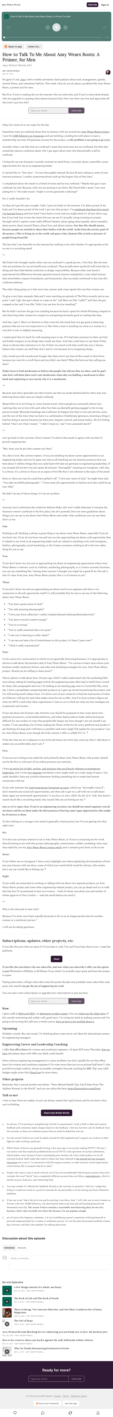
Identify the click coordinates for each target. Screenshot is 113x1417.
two (30, 773)
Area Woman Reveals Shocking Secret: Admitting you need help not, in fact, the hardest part (55, 1331)
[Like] (15, 1413)
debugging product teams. (54, 1014)
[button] (8, 27)
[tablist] (15, 1248)
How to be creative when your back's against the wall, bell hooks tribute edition (47, 1340)
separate (36, 773)
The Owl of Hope (23, 1320)
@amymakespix (92, 1176)
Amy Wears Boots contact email (44, 847)
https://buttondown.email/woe (84, 1089)
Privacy (57, 1396)
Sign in (105, 4)
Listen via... (34, 46)
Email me (35, 1072)
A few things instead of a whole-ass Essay (37, 1287)
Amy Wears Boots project (95, 132)
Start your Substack (49, 1403)
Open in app (15, 46)
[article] (56, 1290)
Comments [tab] (9, 1247)
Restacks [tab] (22, 1247)
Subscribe (92, 4)
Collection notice (78, 1396)
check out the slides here (91, 1014)
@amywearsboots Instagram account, (48, 788)
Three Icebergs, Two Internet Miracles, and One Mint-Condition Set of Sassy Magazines (58, 1311)
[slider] (53, 37)
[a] (7, 1290)
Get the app (71, 1403)
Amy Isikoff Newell (11, 71)
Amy (23, 80)
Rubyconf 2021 (27, 1014)
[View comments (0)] (43, 1413)
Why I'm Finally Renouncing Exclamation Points (41, 1348)
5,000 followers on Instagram (28, 136)
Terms (66, 1396)
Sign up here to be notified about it (75, 1022)
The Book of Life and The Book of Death (36, 1298)
